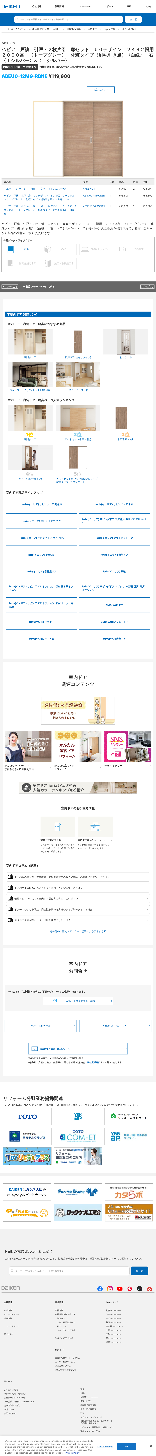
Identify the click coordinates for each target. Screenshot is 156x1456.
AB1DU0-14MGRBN (94, 195)
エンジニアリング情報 (65, 1330)
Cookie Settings (105, 1446)
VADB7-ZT (89, 188)
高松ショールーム (114, 1338)
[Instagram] (110, 1290)
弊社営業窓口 (93, 1062)
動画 (82, 1413)
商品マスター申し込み (90, 1431)
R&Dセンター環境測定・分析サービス (97, 1427)
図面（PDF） (86, 1401)
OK (126, 1446)
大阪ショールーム (114, 1330)
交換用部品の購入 (12, 1405)
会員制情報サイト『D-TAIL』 (68, 1358)
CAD (82, 1393)
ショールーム (112, 1302)
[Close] (151, 1446)
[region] (78, 1446)
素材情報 (59, 1310)
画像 (82, 1389)
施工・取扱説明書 (88, 1409)
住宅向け (61, 1318)
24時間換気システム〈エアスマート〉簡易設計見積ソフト (97, 1422)
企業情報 (8, 1310)
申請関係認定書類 (88, 1405)
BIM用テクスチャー (89, 1397)
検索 (133, 19)
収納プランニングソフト (66, 1369)
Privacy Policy (73, 1453)
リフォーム (62, 1326)
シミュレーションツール (91, 1417)
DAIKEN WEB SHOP (64, 1338)
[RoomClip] (149, 1290)
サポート (8, 1381)
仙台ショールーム (114, 1314)
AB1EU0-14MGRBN (94, 206)
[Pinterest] (129, 1290)
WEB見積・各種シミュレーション (19, 1401)
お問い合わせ (10, 1413)
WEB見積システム (63, 1365)
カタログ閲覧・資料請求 (15, 1393)
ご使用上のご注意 (40, 1026)
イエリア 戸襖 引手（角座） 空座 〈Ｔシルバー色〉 (35, 188)
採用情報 (8, 1318)
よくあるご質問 (11, 1389)
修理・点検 (9, 1409)
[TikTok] (139, 1290)
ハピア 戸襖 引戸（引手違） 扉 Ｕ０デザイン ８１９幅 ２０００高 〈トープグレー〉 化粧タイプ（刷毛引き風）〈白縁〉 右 (41, 210)
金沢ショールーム (114, 1318)
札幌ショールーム (114, 1310)
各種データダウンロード (15, 1397)
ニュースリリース (12, 1326)
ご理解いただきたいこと (115, 1026)
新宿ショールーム (114, 1322)
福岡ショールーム (114, 1342)
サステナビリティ (12, 1314)
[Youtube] (119, 1290)
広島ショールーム (114, 1334)
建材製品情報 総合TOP (65, 1314)
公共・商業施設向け (66, 1322)
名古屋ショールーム (115, 1326)
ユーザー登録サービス (65, 1362)
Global (10, 1334)
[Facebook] (100, 1290)
